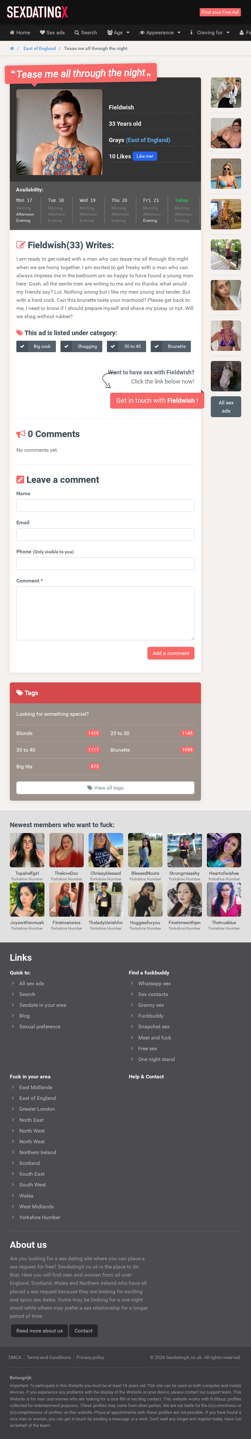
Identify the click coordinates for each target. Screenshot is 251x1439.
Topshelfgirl (27, 873)
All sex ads (226, 407)
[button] (59, 132)
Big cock (42, 346)
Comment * (29, 581)
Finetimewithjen (185, 922)
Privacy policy (90, 1357)
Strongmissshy (184, 873)
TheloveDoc (66, 873)
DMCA (14, 1357)
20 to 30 (151, 733)
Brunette (176, 346)
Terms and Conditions (49, 1357)
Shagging (87, 346)
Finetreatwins (66, 922)
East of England (40, 48)
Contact (83, 1331)
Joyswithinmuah (27, 922)
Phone (45, 551)
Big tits (57, 766)
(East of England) (148, 140)
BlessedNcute (145, 873)
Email (22, 522)
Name (23, 493)
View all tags (108, 788)
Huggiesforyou (145, 922)
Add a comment (171, 653)
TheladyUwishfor (106, 922)
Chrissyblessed (106, 873)
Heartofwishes (224, 873)
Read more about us (39, 1331)
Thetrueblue (224, 922)
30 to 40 (132, 346)
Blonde (57, 733)
